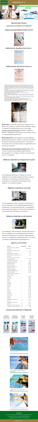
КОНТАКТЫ (19, 413)
